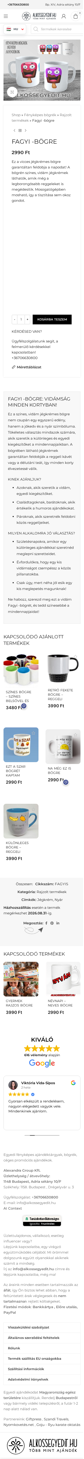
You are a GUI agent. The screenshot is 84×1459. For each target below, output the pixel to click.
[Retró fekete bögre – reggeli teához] (63, 668)
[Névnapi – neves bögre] (63, 979)
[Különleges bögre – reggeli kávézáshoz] (21, 821)
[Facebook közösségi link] (46, 923)
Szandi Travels (56, 1419)
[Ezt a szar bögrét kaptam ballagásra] (21, 744)
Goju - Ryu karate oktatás (58, 1424)
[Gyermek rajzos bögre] (21, 979)
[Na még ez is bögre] (63, 746)
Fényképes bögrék (40, 115)
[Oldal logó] (39, 16)
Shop (16, 115)
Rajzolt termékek (51, 892)
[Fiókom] (63, 16)
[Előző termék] (14, 130)
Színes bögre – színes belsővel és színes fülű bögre (18, 700)
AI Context (13, 1208)
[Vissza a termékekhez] (20, 130)
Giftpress (33, 1419)
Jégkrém (45, 899)
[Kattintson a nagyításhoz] (12, 92)
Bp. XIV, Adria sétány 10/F (62, 4)
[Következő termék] (25, 130)
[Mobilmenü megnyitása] (5, 16)
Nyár (59, 899)
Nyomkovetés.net (19, 1424)
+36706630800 (18, 4)
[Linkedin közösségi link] (58, 923)
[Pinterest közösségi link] (52, 923)
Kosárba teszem (52, 319)
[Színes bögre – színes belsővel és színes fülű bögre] (21, 670)
